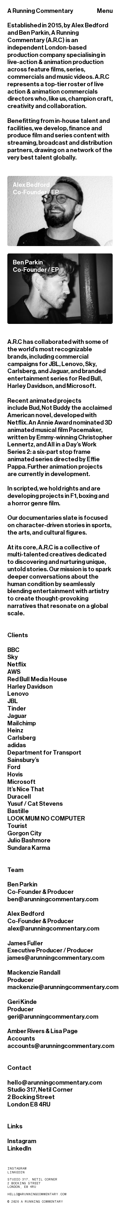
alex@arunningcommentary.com (53, 928)
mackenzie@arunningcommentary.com (62, 987)
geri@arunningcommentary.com (52, 1016)
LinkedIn (19, 1148)
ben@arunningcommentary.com (52, 899)
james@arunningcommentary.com (55, 957)
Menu (105, 10)
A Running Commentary (40, 10)
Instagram (21, 1141)
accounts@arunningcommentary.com (60, 1046)
